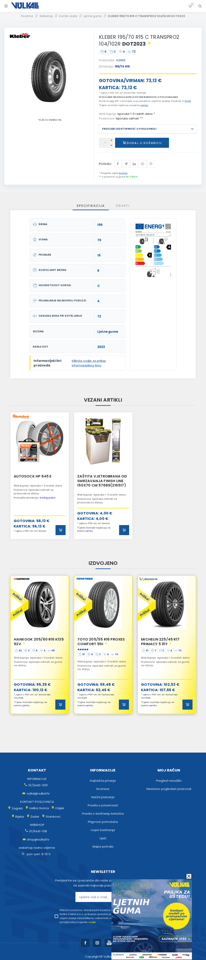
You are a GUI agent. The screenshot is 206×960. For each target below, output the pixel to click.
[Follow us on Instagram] (97, 943)
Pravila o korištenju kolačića (103, 813)
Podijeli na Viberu (150, 163)
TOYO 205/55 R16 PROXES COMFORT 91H (37, 642)
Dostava (102, 789)
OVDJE (187, 101)
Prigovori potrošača (103, 822)
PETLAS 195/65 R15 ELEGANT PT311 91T (166, 642)
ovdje (92, 922)
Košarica (192, 4)
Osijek (59, 808)
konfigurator (47, 497)
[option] (39, 476)
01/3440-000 (38, 785)
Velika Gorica (39, 808)
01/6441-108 (38, 831)
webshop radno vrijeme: (37, 848)
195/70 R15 (122, 66)
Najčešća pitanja (103, 780)
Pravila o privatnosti (103, 805)
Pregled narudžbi (169, 780)
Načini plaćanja (102, 797)
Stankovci (53, 816)
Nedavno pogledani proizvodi (168, 789)
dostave (123, 173)
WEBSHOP (37, 825)
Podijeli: (105, 164)
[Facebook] (85, 943)
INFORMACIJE (36, 779)
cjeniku (144, 105)
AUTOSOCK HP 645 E (33, 476)
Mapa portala (103, 846)
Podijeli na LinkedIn (134, 163)
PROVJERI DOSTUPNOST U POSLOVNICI (129, 129)
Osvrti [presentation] (123, 205)
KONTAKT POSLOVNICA (37, 802)
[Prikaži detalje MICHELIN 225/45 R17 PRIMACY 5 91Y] (103, 605)
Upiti (103, 838)
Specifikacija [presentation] (91, 205)
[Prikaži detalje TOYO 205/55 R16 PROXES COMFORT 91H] (40, 605)
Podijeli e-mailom (126, 163)
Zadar (34, 816)
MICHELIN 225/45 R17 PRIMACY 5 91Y (96, 642)
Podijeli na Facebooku (118, 163)
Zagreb (17, 808)
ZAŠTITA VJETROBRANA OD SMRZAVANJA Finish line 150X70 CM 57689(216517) (102, 481)
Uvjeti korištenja (103, 830)
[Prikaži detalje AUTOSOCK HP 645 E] (39, 441)
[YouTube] (109, 943)
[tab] (91, 205)
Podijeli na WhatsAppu (142, 163)
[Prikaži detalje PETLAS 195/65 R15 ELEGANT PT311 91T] (167, 605)
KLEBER (120, 60)
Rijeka (19, 816)
